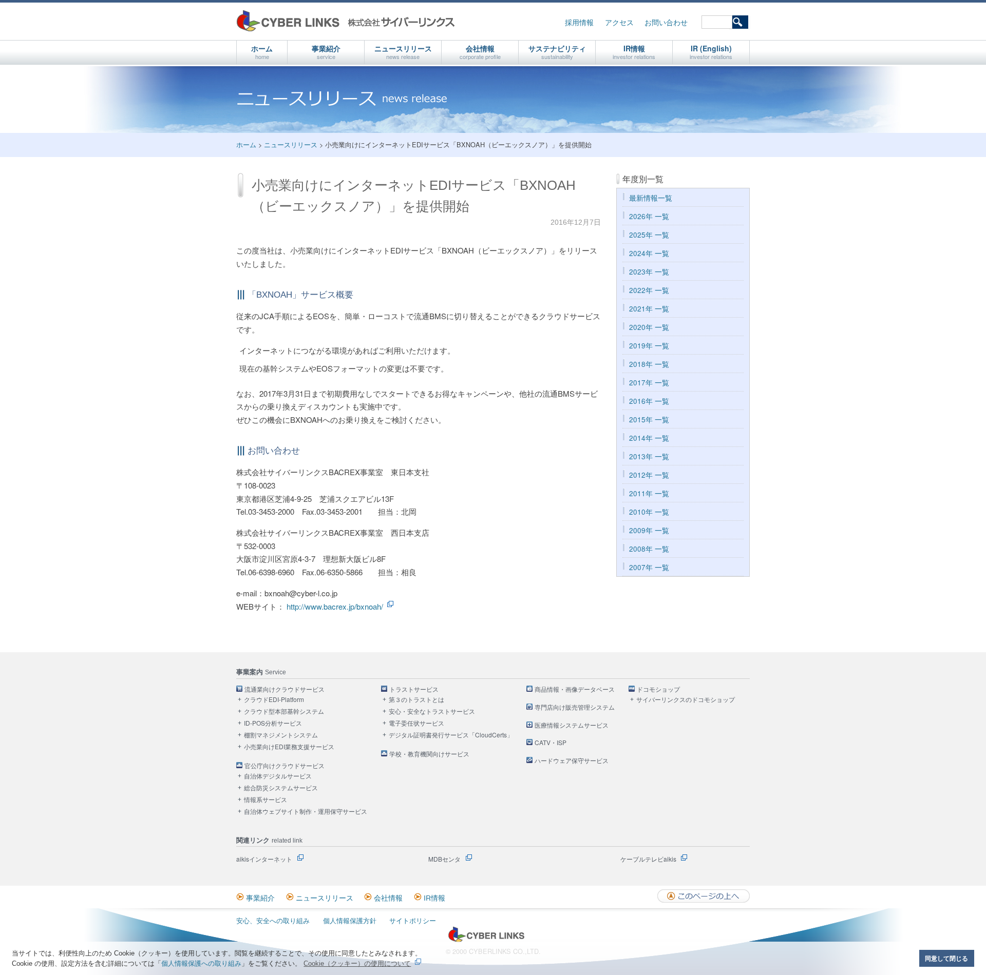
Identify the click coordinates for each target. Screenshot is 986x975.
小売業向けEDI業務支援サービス (289, 747)
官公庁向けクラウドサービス (284, 766)
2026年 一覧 (649, 216)
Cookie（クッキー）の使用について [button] (357, 963)
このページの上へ (703, 896)
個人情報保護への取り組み (201, 963)
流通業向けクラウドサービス (284, 689)
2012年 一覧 (649, 475)
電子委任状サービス (416, 723)
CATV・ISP (550, 743)
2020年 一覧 (649, 327)
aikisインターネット (264, 858)
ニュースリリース (403, 52)
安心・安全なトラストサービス (432, 711)
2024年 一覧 (649, 253)
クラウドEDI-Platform (274, 700)
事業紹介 (326, 52)
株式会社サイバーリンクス (345, 20)
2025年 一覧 (649, 235)
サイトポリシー (412, 920)
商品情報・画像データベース (575, 689)
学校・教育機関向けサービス (429, 754)
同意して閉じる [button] (946, 958)
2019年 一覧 (649, 345)
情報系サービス (265, 800)
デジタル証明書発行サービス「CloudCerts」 (451, 735)
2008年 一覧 (649, 549)
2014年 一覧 (649, 438)
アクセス (619, 22)
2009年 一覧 (649, 530)
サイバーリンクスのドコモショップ (685, 700)
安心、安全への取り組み (273, 920)
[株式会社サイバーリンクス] (486, 940)
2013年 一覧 (649, 456)
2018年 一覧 (649, 364)
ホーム (262, 52)
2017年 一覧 (649, 382)
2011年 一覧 (649, 493)
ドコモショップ (658, 689)
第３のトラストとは (416, 700)
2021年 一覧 (649, 309)
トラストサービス (414, 689)
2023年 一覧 (649, 272)
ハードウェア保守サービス (572, 761)
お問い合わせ (666, 22)
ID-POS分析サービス (273, 723)
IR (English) (711, 52)
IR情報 (634, 52)
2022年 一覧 (649, 290)
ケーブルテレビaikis (648, 858)
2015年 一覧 (649, 419)
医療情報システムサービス (572, 725)
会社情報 (480, 52)
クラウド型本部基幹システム (284, 711)
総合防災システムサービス (281, 788)
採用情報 (579, 22)
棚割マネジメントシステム (281, 735)
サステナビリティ (557, 52)
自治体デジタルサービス (278, 776)
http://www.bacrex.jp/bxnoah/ (335, 606)
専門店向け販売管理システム (575, 707)
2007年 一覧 (649, 567)
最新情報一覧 (650, 198)
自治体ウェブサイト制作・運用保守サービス (305, 811)
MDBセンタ (444, 858)
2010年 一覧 (649, 512)
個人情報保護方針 (349, 920)
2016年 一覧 (649, 401)
